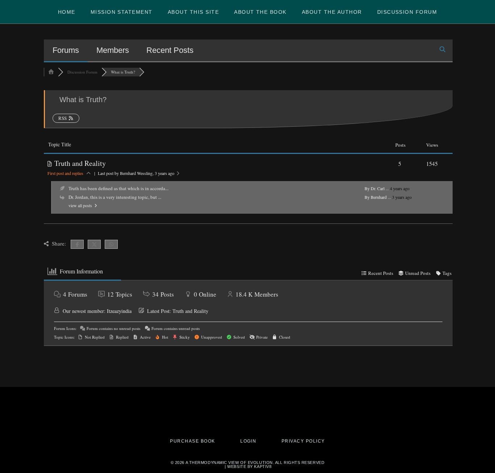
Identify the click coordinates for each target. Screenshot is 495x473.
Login (248, 441)
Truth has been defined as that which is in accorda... (118, 188)
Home (66, 12)
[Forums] (51, 72)
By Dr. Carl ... (377, 188)
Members (112, 50)
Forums (66, 50)
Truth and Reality (80, 163)
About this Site (193, 12)
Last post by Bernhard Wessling (136, 173)
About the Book (260, 12)
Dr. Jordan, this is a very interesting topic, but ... (114, 197)
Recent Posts (170, 50)
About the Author (332, 12)
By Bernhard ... (378, 197)
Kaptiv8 (262, 466)
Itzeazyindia (119, 310)
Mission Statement (122, 12)
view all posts (80, 205)
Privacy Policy (303, 441)
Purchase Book (192, 441)
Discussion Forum (407, 12)
